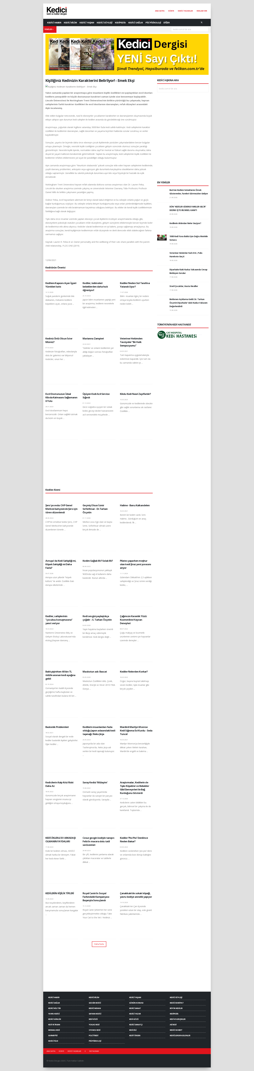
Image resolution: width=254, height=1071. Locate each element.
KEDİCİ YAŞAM (87, 22)
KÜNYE (171, 11)
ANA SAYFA (159, 11)
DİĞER (166, 22)
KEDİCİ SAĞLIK (135, 22)
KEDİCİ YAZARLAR (185, 11)
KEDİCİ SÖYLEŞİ (104, 22)
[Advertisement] (99, 463)
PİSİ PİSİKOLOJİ (153, 22)
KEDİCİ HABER (54, 22)
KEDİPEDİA (120, 22)
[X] (201, 22)
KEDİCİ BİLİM (70, 22)
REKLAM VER (202, 11)
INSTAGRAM (94, 1051)
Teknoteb (150, 1061)
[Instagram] (206, 22)
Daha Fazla (99, 944)
